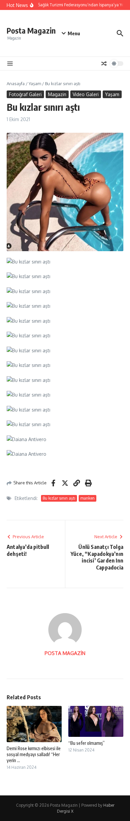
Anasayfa (16, 83)
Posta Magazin (31, 30)
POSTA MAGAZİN (65, 653)
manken (87, 498)
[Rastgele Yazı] (104, 63)
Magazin (57, 94)
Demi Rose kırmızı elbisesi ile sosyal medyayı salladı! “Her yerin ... (34, 754)
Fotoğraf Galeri (25, 94)
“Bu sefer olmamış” (86, 743)
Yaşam (35, 83)
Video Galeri (86, 94)
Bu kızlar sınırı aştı (59, 498)
